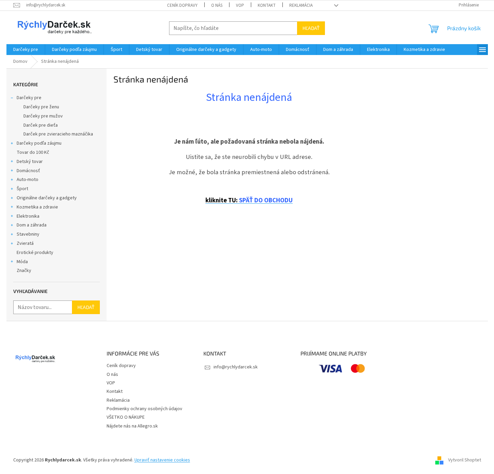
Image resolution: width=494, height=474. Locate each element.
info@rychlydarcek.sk (236, 367)
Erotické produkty (35, 252)
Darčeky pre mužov (43, 116)
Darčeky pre (29, 97)
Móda (22, 261)
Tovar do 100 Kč (33, 152)
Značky (24, 270)
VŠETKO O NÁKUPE (126, 417)
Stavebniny (28, 234)
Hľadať (311, 28)
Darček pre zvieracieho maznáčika (58, 134)
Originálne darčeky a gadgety (47, 198)
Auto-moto (27, 179)
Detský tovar (30, 161)
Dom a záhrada (32, 225)
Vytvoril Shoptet (464, 460)
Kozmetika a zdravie (37, 207)
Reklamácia (301, 5)
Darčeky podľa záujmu (39, 143)
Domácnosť (28, 170)
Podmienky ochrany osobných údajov (144, 408)
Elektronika (28, 216)
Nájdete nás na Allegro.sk (132, 426)
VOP (240, 5)
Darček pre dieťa (40, 125)
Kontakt (267, 5)
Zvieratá (25, 243)
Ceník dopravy (182, 5)
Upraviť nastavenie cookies (162, 460)
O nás (216, 5)
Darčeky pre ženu (41, 107)
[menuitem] (25, 49)
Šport (22, 188)
